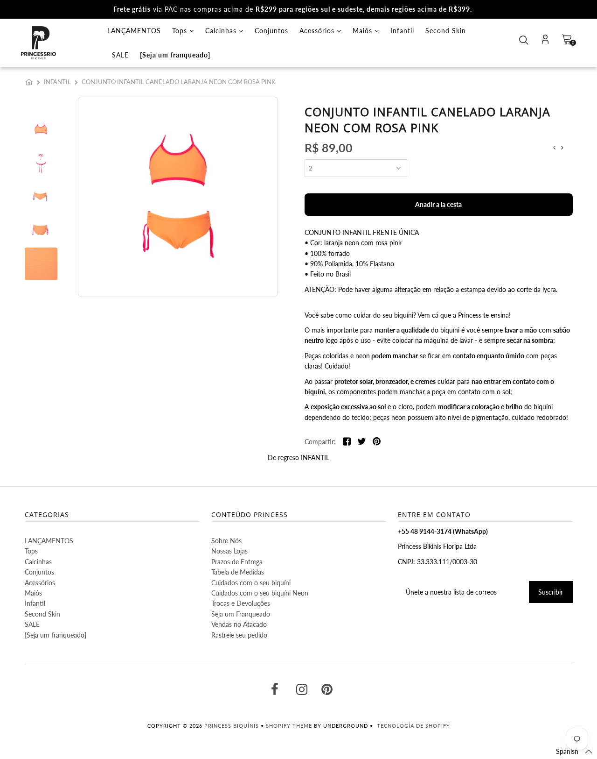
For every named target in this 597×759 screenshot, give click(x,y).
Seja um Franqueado (240, 614)
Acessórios (318, 31)
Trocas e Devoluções (240, 603)
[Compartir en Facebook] (347, 442)
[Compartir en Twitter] (361, 442)
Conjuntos (271, 31)
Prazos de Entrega (237, 562)
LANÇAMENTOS (134, 31)
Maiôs (364, 31)
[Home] (31, 81)
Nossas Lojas (229, 551)
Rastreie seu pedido (239, 635)
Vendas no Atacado (239, 624)
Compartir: (320, 442)
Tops (180, 31)
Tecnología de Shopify (413, 726)
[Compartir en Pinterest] (377, 442)
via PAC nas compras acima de (292, 9)
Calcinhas (222, 31)
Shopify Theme (289, 726)
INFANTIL (57, 81)
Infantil (402, 31)
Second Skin (445, 31)
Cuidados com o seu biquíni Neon (259, 593)
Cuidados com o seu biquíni (251, 583)
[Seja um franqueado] (175, 55)
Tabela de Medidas (237, 572)
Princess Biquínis (231, 726)
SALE (120, 55)
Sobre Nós (226, 541)
